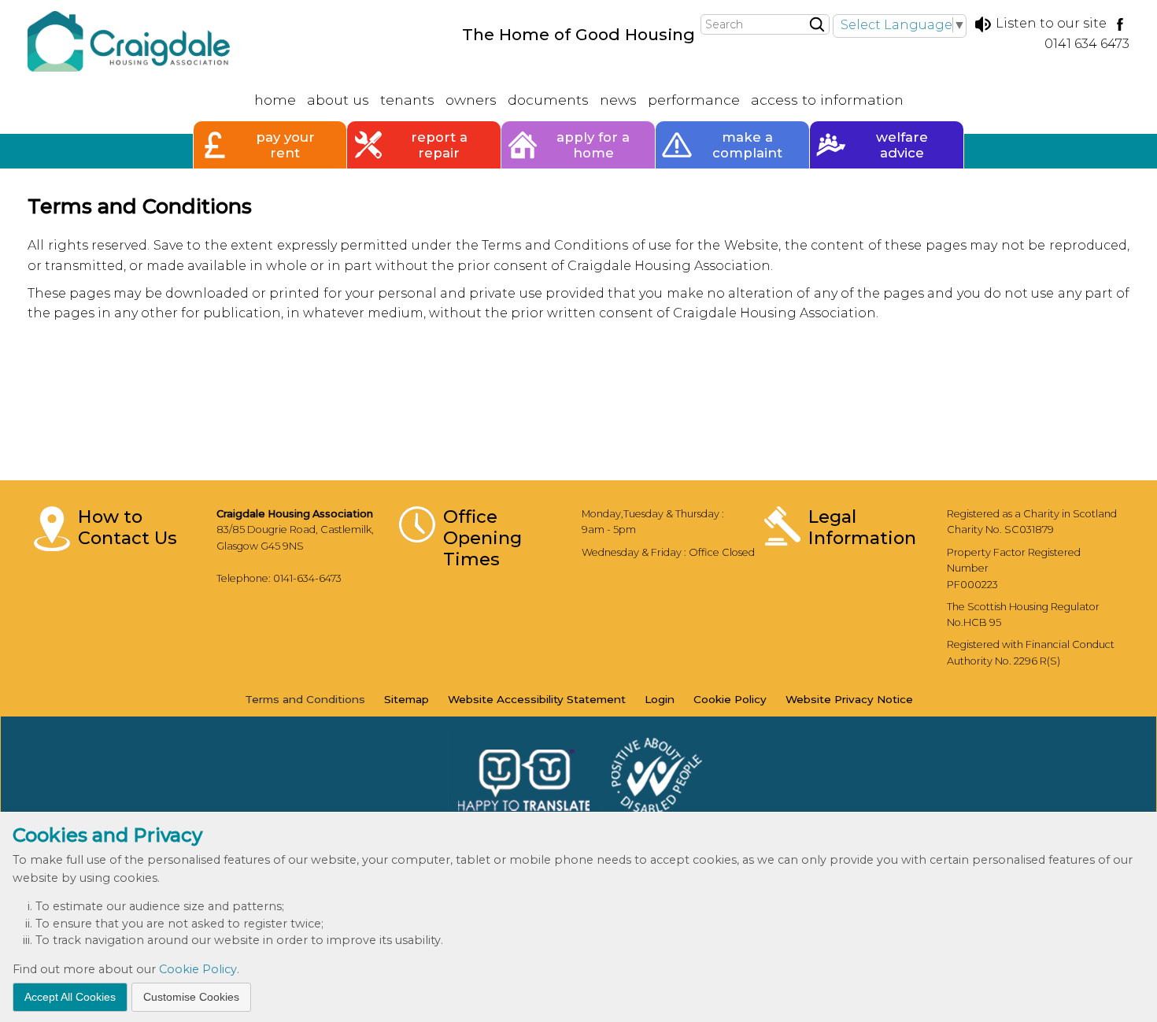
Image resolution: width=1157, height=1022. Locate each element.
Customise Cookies (191, 996)
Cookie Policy (198, 969)
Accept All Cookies (70, 996)
